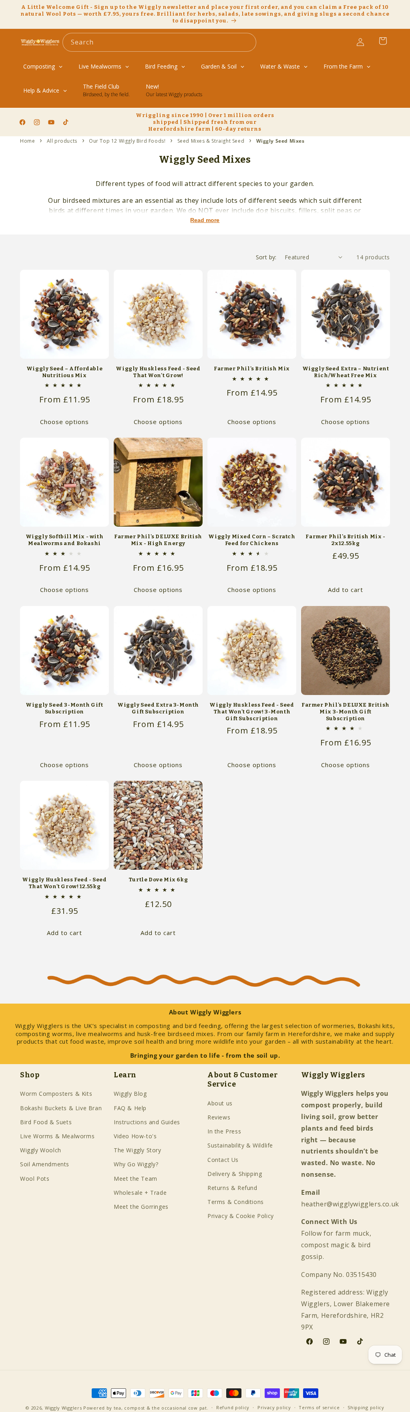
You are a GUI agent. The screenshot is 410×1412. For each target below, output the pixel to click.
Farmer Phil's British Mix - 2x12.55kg (345, 539)
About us (220, 1103)
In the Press (224, 1131)
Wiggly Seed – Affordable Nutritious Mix (64, 372)
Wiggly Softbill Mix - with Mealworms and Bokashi (65, 539)
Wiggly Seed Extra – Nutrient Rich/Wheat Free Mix (345, 372)
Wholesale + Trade (140, 1192)
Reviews (218, 1117)
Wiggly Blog (130, 1093)
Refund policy (232, 1407)
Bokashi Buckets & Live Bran (61, 1108)
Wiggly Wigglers (63, 1408)
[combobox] (159, 42)
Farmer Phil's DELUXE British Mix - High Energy (158, 539)
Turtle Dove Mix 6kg (158, 880)
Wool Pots (34, 1178)
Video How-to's (135, 1136)
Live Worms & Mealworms (57, 1136)
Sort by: (266, 257)
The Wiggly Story (137, 1150)
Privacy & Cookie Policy (240, 1216)
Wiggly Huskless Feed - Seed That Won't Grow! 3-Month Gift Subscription (251, 711)
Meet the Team (135, 1178)
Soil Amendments (44, 1164)
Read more (204, 220)
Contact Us (223, 1160)
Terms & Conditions (235, 1202)
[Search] (247, 42)
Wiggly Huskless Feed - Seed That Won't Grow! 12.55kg (64, 883)
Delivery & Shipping (234, 1174)
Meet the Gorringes (141, 1206)
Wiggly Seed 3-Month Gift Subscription (64, 708)
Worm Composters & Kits (56, 1093)
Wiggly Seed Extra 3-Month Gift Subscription (158, 708)
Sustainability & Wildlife (240, 1145)
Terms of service (319, 1407)
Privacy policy (274, 1407)
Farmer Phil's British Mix (252, 369)
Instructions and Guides (147, 1122)
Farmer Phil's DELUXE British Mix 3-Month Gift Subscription (345, 711)
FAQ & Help (130, 1108)
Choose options (64, 422)
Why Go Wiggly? (136, 1164)
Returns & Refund (232, 1188)
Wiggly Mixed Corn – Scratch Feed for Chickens (251, 539)
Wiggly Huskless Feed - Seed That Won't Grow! (158, 372)
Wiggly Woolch (40, 1150)
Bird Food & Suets (46, 1122)
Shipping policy (366, 1407)
